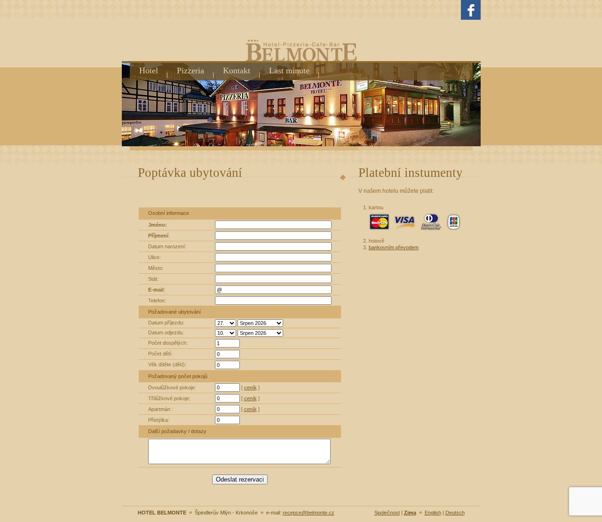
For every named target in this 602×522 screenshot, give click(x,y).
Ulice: (154, 257)
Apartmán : (160, 409)
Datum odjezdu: (166, 332)
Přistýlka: (158, 420)
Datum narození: (167, 246)
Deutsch (455, 512)
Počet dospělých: (168, 343)
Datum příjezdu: (166, 322)
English (433, 512)
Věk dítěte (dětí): (167, 364)
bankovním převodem (394, 247)
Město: (156, 268)
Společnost (387, 512)
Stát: (153, 279)
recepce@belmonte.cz (308, 512)
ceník (250, 387)
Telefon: (157, 300)
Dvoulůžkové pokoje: (172, 387)
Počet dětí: (160, 353)
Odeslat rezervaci (240, 479)
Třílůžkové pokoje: (169, 398)
